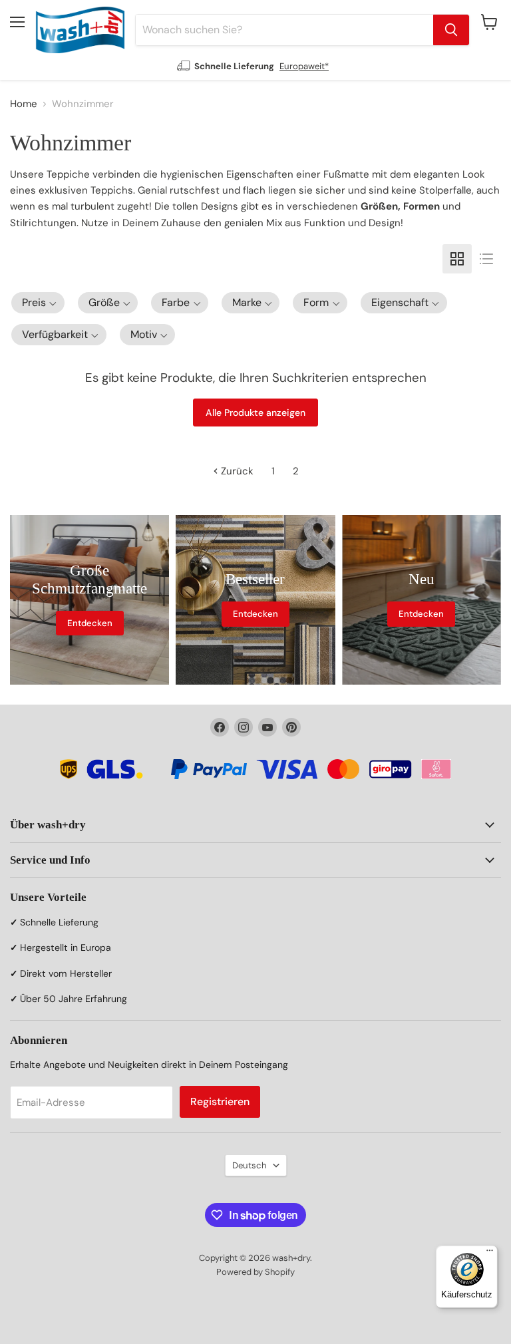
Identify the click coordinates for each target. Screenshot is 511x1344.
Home (23, 104)
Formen (421, 206)
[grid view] (457, 258)
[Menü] (490, 1253)
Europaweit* (304, 66)
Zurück (236, 471)
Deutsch (249, 1165)
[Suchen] (451, 30)
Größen (379, 206)
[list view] (486, 258)
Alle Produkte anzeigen (255, 413)
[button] (38, 303)
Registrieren (220, 1101)
